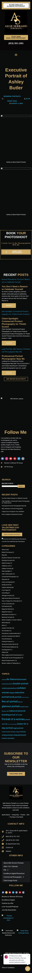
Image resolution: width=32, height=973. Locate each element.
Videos (4, 652)
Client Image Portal (10, 880)
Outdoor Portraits (7, 628)
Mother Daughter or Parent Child (11, 620)
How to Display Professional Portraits (12, 514)
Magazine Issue (6, 611)
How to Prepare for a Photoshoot (11, 601)
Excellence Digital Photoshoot (14, 873)
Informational (5, 606)
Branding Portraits (12, 96)
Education (4, 579)
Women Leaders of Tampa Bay (10, 663)
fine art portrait (10, 701)
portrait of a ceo (16, 715)
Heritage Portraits (7, 595)
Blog (3, 555)
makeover (13, 711)
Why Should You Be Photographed (11, 657)
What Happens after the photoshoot (12, 655)
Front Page (12, 101)
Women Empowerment (8, 660)
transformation (6, 732)
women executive (8, 738)
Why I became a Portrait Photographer (12, 508)
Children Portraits (6, 568)
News (3, 625)
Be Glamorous (13, 679)
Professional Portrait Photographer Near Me (14, 505)
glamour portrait (11, 706)
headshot (22, 706)
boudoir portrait (20, 683)
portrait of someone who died (10, 636)
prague (15, 724)
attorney (4, 679)
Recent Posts (7, 483)
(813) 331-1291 (15, 43)
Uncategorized (6, 649)
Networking (5, 622)
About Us (4, 549)
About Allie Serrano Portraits (14, 863)
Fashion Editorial (6, 587)
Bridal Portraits (6, 563)
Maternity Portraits (7, 617)
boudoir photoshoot (7, 684)
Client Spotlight (6, 571)
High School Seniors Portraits (10, 598)
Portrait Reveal (6, 639)
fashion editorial (25, 697)
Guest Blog (5, 593)
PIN (5, 870)
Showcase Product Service (9, 644)
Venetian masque (15, 732)
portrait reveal (10, 724)
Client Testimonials (7, 574)
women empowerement (16, 735)
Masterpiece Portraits (8, 614)
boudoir (23, 679)
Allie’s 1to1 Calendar (11, 866)
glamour (20, 702)
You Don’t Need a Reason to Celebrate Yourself (14, 498)
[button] (16, 55)
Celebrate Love (6, 566)
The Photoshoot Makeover (9, 647)
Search (21, 486)
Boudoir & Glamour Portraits (9, 557)
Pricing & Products (7, 641)
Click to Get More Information (12, 534)
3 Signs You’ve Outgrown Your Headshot (13, 511)
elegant (12, 693)
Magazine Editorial (7, 609)
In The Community (7, 603)
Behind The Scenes (7, 552)
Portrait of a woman (13, 719)
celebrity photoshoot (9, 688)
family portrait (6, 584)
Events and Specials (7, 582)
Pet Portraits (5, 630)
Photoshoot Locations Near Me (10, 633)
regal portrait (18, 728)
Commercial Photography (9, 576)
